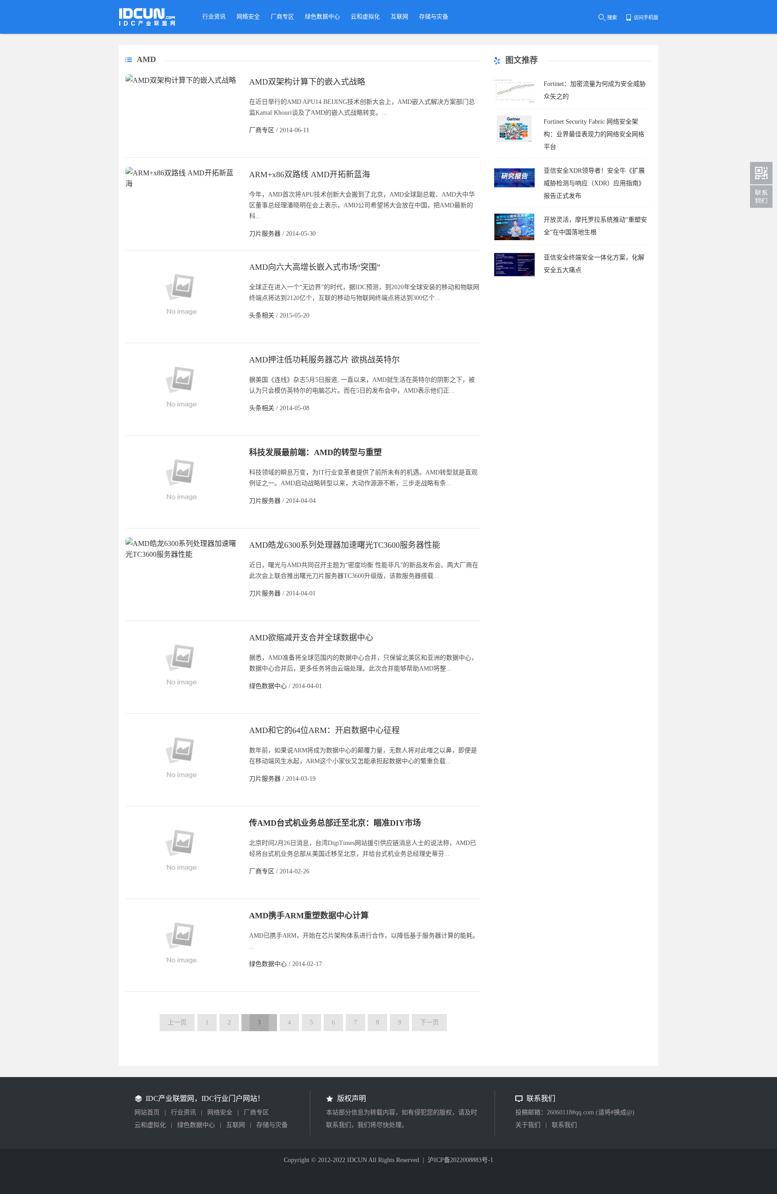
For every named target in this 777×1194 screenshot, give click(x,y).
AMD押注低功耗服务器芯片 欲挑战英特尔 (324, 359)
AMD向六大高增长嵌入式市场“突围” (314, 267)
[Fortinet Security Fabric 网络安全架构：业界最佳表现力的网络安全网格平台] (514, 139)
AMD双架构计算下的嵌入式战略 (307, 81)
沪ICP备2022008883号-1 (460, 1160)
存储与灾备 (272, 1125)
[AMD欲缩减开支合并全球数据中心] (181, 702)
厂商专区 (261, 130)
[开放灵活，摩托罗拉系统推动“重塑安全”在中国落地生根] (514, 237)
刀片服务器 (265, 233)
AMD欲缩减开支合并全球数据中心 (311, 637)
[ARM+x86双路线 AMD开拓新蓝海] (181, 184)
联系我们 (564, 1125)
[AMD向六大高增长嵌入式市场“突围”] (181, 331)
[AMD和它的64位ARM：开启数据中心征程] (181, 794)
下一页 (429, 1022)
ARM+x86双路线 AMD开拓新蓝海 (309, 174)
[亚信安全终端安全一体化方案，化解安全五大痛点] (514, 275)
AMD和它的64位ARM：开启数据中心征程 (324, 730)
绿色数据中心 (268, 686)
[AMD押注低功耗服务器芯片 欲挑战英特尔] (181, 424)
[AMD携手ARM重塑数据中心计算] (181, 980)
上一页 (177, 1022)
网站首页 (147, 1112)
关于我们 (527, 1125)
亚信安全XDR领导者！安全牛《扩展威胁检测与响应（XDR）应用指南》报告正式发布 (594, 183)
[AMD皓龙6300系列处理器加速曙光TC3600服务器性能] (181, 554)
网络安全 (219, 1112)
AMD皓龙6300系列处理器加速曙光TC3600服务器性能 (344, 545)
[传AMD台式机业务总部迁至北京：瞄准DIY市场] (181, 887)
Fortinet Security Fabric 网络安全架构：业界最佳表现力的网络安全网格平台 (594, 134)
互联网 (235, 1125)
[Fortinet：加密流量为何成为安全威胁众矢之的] (514, 102)
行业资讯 (183, 1112)
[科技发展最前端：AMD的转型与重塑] (181, 516)
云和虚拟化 (150, 1125)
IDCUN (357, 1160)
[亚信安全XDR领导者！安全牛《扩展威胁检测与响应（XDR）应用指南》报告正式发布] (514, 188)
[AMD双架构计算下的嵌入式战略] (180, 80)
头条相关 (261, 315)
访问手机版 (646, 17)
